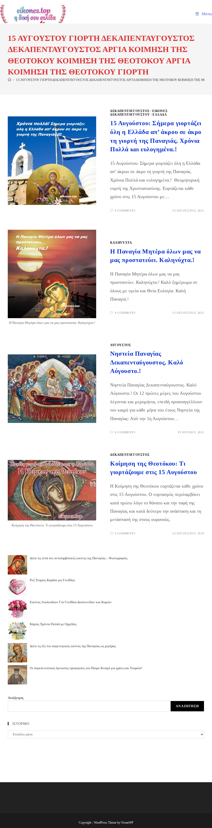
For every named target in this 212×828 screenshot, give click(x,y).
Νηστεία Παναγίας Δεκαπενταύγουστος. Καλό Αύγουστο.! (146, 362)
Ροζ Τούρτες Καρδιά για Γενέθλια (52, 580)
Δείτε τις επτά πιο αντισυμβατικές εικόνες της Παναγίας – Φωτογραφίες (78, 558)
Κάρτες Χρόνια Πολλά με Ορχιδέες (53, 624)
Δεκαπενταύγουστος (129, 111)
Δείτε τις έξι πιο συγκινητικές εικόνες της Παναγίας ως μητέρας (73, 646)
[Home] (9, 80)
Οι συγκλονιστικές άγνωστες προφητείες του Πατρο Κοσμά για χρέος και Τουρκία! (86, 668)
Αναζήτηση (15, 698)
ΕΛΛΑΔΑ (160, 114)
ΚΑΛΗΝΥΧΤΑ (121, 242)
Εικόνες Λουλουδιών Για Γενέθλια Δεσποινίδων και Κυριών (71, 602)
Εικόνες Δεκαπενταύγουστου (139, 112)
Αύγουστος (120, 345)
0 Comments (125, 210)
